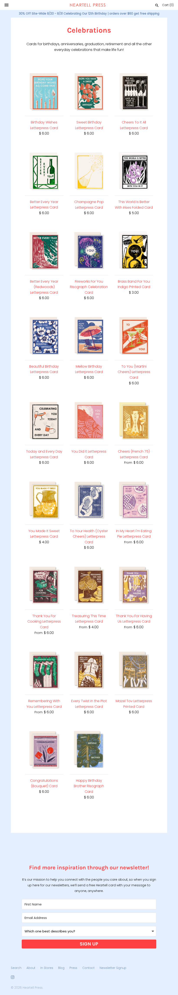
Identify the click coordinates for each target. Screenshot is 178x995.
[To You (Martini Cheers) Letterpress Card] (134, 335)
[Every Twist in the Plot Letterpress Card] (89, 670)
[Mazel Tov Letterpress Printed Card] (134, 670)
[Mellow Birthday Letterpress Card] (89, 335)
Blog (61, 968)
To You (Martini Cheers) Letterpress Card (134, 372)
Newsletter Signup (113, 968)
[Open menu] (6, 5)
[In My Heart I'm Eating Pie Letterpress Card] (134, 500)
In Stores (46, 968)
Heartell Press (33, 988)
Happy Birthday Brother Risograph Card (89, 786)
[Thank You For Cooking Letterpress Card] (44, 585)
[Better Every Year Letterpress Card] (44, 171)
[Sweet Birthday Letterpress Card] (89, 91)
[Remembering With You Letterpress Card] (44, 670)
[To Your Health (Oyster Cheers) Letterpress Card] (89, 500)
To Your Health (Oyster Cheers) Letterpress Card (89, 536)
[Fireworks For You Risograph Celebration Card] (89, 250)
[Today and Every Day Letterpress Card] (44, 420)
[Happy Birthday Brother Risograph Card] (89, 749)
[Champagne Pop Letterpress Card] (89, 171)
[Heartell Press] (87, 5)
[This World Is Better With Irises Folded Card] (134, 171)
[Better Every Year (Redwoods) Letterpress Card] (44, 250)
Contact (88, 968)
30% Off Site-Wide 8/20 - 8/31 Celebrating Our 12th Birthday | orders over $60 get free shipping (89, 14)
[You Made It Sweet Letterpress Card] (44, 500)
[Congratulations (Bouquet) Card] (44, 749)
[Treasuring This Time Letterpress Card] (89, 585)
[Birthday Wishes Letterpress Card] (44, 91)
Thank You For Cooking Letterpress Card (44, 621)
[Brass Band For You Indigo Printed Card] (134, 250)
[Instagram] (12, 977)
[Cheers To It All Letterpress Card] (134, 91)
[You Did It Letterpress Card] (89, 420)
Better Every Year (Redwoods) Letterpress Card (44, 287)
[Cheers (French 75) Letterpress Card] (134, 420)
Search (16, 968)
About (30, 968)
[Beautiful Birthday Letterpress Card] (44, 335)
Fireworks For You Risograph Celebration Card (89, 287)
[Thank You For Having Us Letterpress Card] (134, 585)
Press (73, 968)
